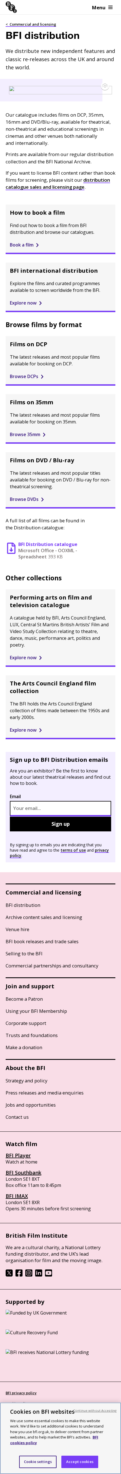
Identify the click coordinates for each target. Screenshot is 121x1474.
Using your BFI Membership (36, 1011)
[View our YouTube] (48, 1275)
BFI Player (18, 1155)
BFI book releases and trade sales (42, 941)
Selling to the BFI (24, 953)
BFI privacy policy (21, 1392)
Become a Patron (24, 999)
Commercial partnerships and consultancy (52, 965)
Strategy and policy (26, 1080)
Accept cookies (79, 1461)
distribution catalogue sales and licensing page (58, 183)
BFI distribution (23, 905)
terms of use (73, 850)
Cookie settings (38, 1461)
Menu (99, 7)
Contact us (17, 1117)
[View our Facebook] (19, 1275)
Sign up (60, 823)
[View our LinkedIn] (39, 1275)
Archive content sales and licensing (44, 917)
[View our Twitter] (9, 1275)
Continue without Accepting (94, 1410)
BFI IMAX (17, 1196)
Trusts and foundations (32, 1035)
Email (15, 796)
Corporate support (26, 1023)
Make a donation (24, 1047)
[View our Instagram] (29, 1275)
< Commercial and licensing (31, 24)
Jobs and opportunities (31, 1105)
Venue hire (17, 929)
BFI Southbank (23, 1172)
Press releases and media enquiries (45, 1092)
